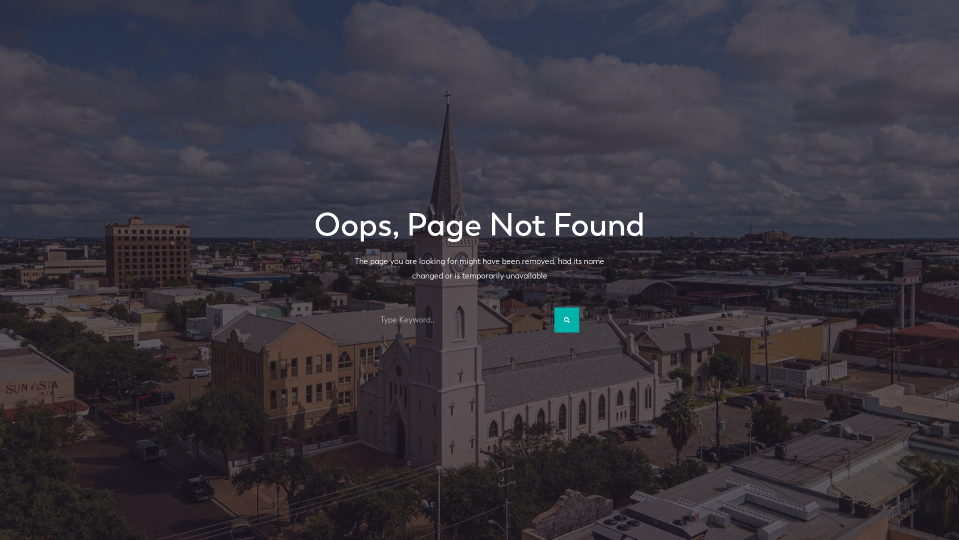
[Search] (566, 320)
